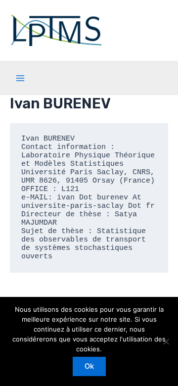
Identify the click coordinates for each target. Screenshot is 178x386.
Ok (89, 366)
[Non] (166, 341)
